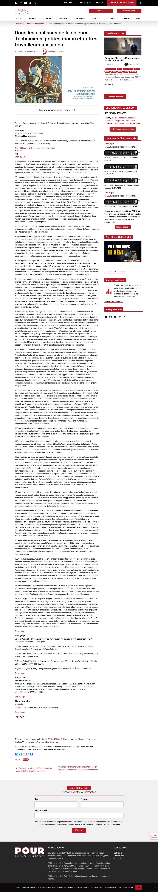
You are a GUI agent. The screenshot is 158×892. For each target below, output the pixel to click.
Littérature (39, 24)
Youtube (25, 3)
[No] (155, 887)
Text (16, 148)
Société (95, 19)
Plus (138, 19)
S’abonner (101, 11)
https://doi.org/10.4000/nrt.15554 (29, 133)
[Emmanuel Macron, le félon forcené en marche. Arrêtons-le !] (122, 46)
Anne (19, 704)
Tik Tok (30, 3)
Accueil (19, 19)
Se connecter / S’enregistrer (121, 3)
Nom (36, 799)
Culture (110, 19)
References (35, 148)
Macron (113, 71)
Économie (47, 19)
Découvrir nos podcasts (113, 301)
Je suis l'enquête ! (123, 227)
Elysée (120, 69)
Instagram (20, 3)
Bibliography (25, 148)
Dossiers (126, 19)
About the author (48, 148)
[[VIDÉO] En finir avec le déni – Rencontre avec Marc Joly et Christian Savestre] (122, 252)
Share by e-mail (21, 157)
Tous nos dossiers (115, 97)
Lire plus (108, 84)
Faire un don (119, 856)
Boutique (117, 858)
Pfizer (126, 71)
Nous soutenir (129, 11)
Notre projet (69, 3)
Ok (139, 887)
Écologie (63, 19)
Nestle (120, 71)
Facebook (16, 3)
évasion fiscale (128, 69)
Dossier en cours (110, 69)
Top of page (20, 631)
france (107, 71)
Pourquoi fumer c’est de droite (127, 123)
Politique (80, 19)
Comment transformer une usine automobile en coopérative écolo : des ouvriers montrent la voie (78, 768)
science (25, 759)
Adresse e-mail (40, 810)
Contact (100, 3)
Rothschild (133, 71)
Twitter (34, 3)
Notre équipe (85, 3)
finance (137, 69)
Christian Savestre (134, 64)
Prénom (84, 799)
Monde (32, 19)
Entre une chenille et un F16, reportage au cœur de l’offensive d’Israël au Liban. (34, 769)
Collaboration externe (55, 51)
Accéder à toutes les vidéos (115, 272)
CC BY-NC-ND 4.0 (55, 739)
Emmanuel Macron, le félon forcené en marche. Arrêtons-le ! (122, 59)
